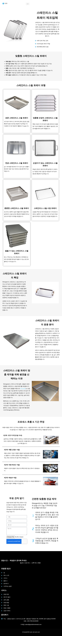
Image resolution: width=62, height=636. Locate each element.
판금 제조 (23, 388)
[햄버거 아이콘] (27, 4)
